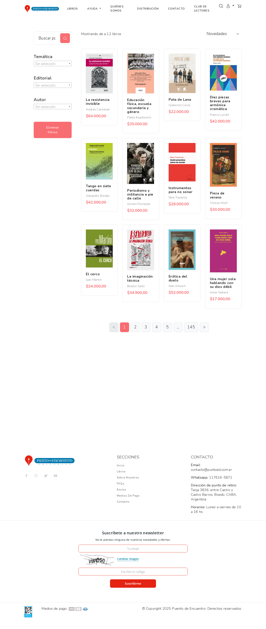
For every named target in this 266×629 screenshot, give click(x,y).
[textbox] (52, 63)
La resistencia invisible (97, 101)
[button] (230, 5)
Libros (72, 9)
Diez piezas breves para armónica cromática (220, 103)
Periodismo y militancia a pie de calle (140, 194)
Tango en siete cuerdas (98, 188)
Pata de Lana (180, 99)
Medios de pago (128, 496)
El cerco (93, 274)
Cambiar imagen (128, 559)
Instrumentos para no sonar (181, 190)
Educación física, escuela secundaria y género (139, 106)
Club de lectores (202, 8)
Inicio (120, 465)
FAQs (120, 483)
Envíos (121, 489)
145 (191, 327)
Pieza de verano (217, 195)
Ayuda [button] (93, 9)
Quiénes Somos (117, 8)
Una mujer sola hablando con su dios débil (223, 283)
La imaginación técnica (140, 278)
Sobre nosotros (128, 477)
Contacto (176, 9)
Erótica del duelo (178, 278)
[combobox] (53, 63)
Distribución (148, 9)
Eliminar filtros (52, 129)
